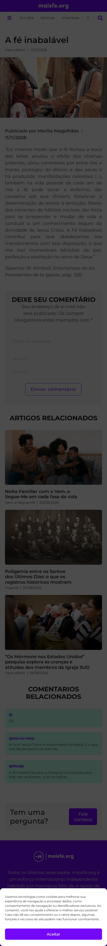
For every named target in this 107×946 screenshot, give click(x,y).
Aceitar (53, 934)
